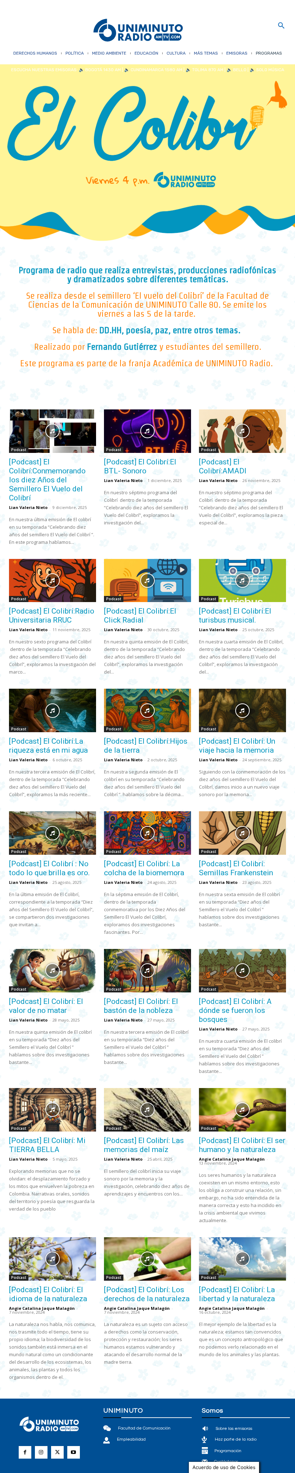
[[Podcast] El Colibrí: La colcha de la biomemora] (147, 833)
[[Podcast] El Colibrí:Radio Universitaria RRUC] (52, 580)
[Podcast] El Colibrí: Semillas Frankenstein (236, 868)
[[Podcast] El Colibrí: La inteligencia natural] (52, 1415)
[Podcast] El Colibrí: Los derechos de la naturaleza (147, 1294)
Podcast (18, 449)
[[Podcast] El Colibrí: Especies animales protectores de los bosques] (242, 1415)
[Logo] (138, 31)
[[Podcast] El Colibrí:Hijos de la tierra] (147, 710)
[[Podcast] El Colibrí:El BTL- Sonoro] (147, 431)
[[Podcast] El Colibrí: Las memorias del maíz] (147, 1110)
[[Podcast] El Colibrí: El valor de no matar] (52, 970)
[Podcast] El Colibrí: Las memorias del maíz (144, 1145)
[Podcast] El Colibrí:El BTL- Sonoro (140, 466)
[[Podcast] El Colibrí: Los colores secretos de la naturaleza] (147, 1415)
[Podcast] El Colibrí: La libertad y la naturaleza (237, 1294)
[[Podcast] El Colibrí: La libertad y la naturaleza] (242, 1259)
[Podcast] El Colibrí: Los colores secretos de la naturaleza (144, 1455)
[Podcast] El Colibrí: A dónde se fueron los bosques (235, 1010)
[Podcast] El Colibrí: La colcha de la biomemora (144, 868)
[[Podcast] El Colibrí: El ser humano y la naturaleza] (242, 1110)
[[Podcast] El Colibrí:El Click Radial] (147, 580)
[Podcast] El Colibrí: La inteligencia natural (47, 1450)
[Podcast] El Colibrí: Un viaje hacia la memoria (237, 745)
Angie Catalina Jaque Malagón (232, 1159)
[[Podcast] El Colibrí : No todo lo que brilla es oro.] (52, 833)
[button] (281, 26)
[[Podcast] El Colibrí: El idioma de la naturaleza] (52, 1259)
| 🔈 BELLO (234, 69)
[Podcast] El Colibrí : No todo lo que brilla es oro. (49, 868)
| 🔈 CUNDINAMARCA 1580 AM (151, 69)
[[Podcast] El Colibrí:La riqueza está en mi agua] (52, 710)
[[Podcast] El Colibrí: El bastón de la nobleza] (147, 970)
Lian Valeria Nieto (28, 507)
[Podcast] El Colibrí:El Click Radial (140, 615)
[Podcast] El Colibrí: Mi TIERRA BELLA (47, 1145)
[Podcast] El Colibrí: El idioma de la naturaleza (48, 1294)
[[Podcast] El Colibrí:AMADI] (242, 431)
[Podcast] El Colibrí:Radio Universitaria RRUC (51, 615)
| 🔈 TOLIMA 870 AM (202, 69)
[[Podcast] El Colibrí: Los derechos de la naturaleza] (147, 1259)
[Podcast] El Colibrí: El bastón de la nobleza (141, 1006)
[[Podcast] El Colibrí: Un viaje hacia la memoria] (242, 710)
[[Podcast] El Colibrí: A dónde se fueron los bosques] (242, 970)
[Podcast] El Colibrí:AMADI (222, 466)
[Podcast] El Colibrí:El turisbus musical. (235, 615)
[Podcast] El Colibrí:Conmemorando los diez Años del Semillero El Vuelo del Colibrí (47, 480)
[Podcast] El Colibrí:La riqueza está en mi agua (48, 745)
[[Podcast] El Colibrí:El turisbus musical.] (242, 580)
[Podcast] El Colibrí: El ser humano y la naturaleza (242, 1145)
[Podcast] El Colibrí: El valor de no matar (46, 1006)
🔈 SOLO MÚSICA (267, 69)
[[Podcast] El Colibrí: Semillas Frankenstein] (242, 833)
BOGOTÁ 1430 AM (103, 69)
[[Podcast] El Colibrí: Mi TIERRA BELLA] (52, 1110)
